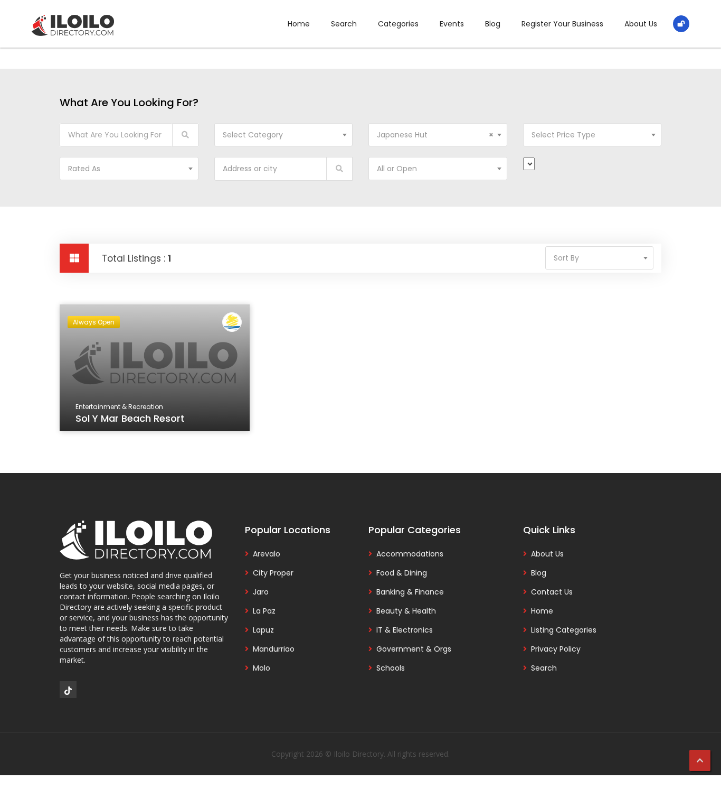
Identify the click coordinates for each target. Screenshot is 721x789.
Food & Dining (401, 573)
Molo (261, 668)
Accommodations (409, 554)
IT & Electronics (404, 630)
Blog (492, 23)
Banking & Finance (410, 592)
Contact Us (552, 592)
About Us (640, 23)
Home (299, 23)
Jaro (261, 592)
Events (452, 23)
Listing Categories (563, 630)
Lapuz (263, 630)
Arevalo (266, 554)
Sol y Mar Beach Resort (130, 418)
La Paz (264, 611)
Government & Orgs (413, 649)
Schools (390, 668)
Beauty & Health (406, 611)
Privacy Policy (556, 649)
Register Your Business (562, 23)
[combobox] (283, 134)
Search (344, 23)
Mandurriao (274, 649)
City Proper (273, 573)
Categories (398, 23)
